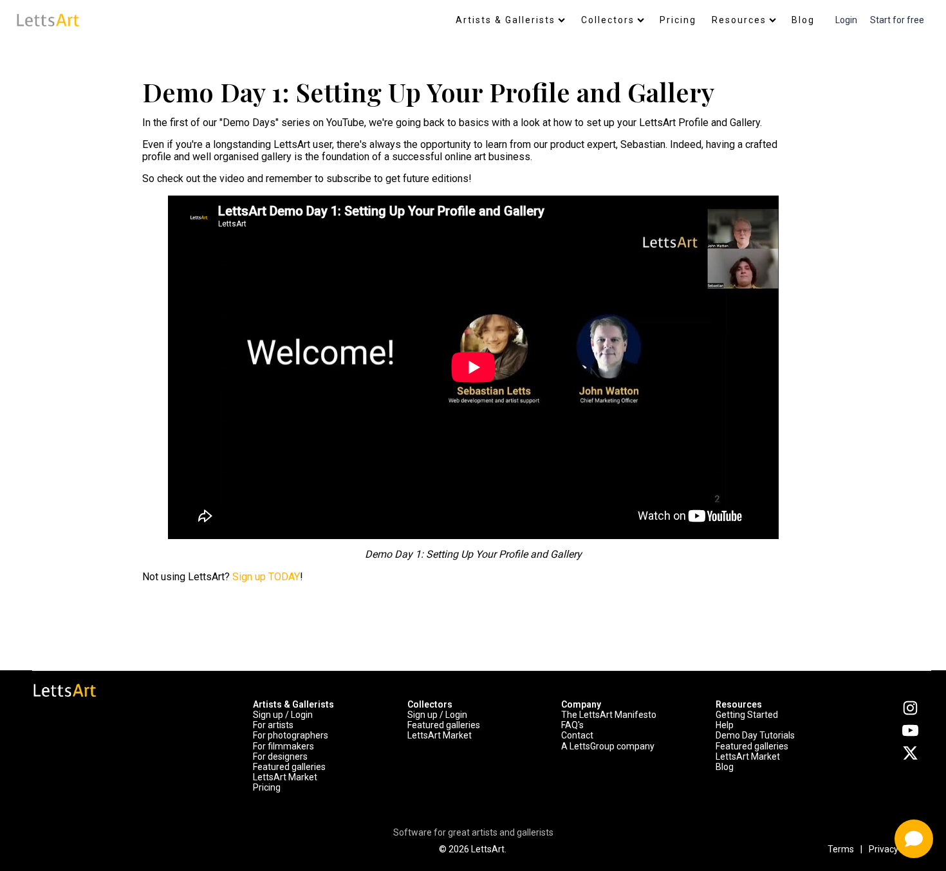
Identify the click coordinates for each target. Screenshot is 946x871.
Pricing (678, 20)
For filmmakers (283, 746)
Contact (577, 735)
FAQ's (572, 725)
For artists (273, 725)
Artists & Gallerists (505, 20)
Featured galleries (289, 767)
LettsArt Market (285, 777)
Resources (739, 20)
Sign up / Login (283, 715)
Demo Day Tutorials (755, 735)
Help (725, 725)
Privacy (883, 849)
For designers (280, 756)
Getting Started (747, 715)
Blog (803, 20)
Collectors (608, 20)
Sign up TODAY (265, 577)
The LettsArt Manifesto (608, 715)
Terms (841, 849)
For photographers (290, 735)
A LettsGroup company (607, 746)
